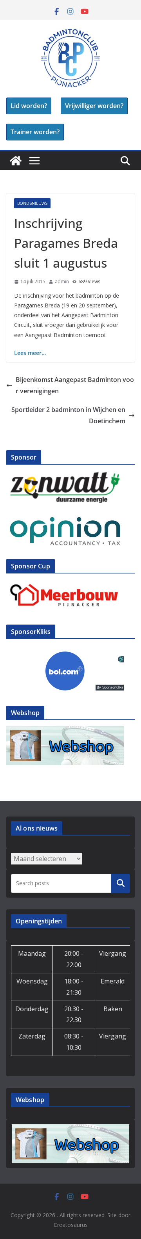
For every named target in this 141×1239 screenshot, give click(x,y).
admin (62, 281)
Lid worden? (29, 105)
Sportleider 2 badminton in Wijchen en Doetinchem (68, 415)
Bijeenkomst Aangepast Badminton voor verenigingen (75, 385)
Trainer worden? (35, 132)
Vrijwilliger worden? (94, 105)
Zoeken (120, 883)
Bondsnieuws (32, 203)
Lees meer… (30, 353)
